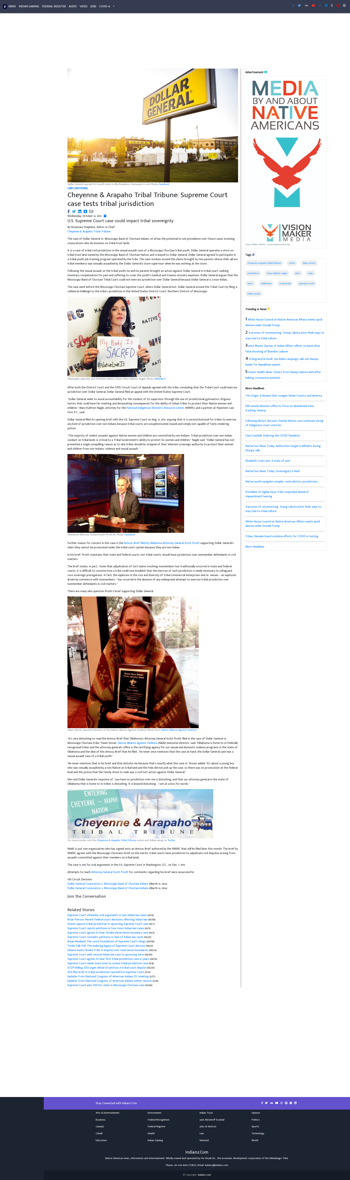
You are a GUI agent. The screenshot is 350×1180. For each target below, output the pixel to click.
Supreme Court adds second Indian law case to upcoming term (105, 954)
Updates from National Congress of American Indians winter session (109, 980)
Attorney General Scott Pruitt (109, 872)
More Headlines (254, 546)
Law (202, 1133)
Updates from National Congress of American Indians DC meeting (108, 976)
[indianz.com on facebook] (262, 1103)
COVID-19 (104, 6)
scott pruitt (285, 283)
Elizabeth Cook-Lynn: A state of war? (267, 460)
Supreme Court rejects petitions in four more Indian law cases (106, 928)
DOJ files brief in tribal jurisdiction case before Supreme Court (106, 972)
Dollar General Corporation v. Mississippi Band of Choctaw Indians (107, 883)
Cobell (99, 1133)
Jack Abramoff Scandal (212, 1120)
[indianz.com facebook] (293, 5)
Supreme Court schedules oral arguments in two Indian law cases (107, 915)
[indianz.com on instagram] (281, 1103)
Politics (256, 1120)
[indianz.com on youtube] (313, 5)
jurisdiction (253, 273)
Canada (100, 1126)
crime (292, 263)
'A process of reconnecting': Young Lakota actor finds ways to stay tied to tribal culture (283, 509)
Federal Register (54, 6)
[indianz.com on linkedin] (295, 1103)
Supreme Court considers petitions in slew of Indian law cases (105, 937)
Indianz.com (204, 1175)
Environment (154, 1113)
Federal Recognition (158, 1120)
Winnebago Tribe (278, 1158)
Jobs (93, 6)
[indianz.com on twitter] (266, 1103)
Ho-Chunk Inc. (208, 1158)
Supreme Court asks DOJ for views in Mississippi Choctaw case (105, 985)
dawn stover (309, 263)
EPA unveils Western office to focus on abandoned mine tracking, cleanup (279, 408)
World (255, 1140)
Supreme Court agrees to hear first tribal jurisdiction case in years (108, 959)
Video (84, 6)
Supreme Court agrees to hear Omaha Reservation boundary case (108, 932)
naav (310, 273)
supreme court (306, 283)
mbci (297, 273)
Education (101, 1140)
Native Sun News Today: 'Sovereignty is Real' (272, 471)
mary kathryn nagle (277, 273)
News (12, 6)
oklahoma (266, 283)
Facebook (163, 184)
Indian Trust (206, 1113)
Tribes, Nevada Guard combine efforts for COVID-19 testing (281, 536)
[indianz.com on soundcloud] (272, 1103)
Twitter (171, 840)
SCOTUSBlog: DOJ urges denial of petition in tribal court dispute (106, 967)
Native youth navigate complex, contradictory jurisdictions (281, 481)
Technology (258, 1133)
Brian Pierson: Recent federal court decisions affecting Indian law (107, 919)
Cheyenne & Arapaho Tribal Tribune (88, 231)
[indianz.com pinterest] (338, 5)
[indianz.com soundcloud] (306, 5)
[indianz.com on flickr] (344, 5)
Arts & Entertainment (107, 1113)
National (204, 1140)
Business (101, 1120)
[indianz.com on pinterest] (286, 1103)
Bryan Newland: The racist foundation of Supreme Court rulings (106, 941)
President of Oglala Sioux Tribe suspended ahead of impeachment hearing (277, 494)
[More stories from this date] (105, 216)
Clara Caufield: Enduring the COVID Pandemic (272, 435)
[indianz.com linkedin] (326, 5)
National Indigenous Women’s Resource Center (155, 407)
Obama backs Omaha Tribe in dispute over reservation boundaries (107, 950)
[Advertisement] (174, 41)
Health (151, 1133)
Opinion (256, 1113)
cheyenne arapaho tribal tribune (264, 263)
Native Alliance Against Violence (179, 730)
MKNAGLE (159, 379)
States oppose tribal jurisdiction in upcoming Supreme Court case (108, 924)
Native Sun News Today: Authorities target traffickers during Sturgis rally (283, 448)
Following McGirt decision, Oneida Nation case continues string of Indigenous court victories (284, 423)
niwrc (250, 283)
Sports (255, 1126)
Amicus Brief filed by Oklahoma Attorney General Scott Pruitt (162, 543)
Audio (73, 6)
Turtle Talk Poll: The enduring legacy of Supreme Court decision (106, 945)
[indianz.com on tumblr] (332, 5)
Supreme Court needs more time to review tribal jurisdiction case (108, 963)
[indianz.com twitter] (299, 5)
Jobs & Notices (208, 1126)
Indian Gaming (29, 6)
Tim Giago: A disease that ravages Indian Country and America (283, 395)
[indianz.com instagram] (320, 5)
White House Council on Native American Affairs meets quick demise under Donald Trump (282, 523)
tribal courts (254, 294)
